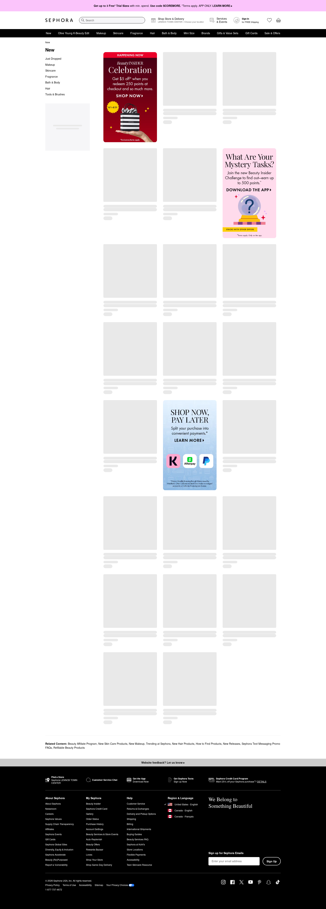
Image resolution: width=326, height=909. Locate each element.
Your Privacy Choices (117, 885)
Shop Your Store (94, 859)
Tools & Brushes (55, 94)
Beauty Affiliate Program (82, 743)
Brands (205, 33)
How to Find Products (208, 743)
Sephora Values (53, 818)
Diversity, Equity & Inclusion (59, 849)
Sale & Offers (272, 33)
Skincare (118, 33)
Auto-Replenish (94, 839)
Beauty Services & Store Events (102, 834)
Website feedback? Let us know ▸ (163, 762)
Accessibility (133, 859)
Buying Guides (134, 834)
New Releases (231, 743)
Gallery (89, 813)
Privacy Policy (52, 885)
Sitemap (99, 885)
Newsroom (50, 808)
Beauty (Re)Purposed (56, 859)
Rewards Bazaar (94, 849)
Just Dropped (53, 58)
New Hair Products (183, 743)
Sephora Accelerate (55, 854)
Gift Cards (251, 33)
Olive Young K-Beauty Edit (73, 33)
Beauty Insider (93, 803)
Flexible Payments (136, 854)
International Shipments (139, 829)
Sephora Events (53, 834)
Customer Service (136, 803)
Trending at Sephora (158, 743)
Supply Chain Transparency (59, 824)
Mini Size (189, 33)
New (48, 33)
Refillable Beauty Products (69, 747)
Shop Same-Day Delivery (99, 864)
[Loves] (269, 20)
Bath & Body (169, 33)
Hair (152, 33)
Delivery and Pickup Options (141, 813)
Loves (89, 854)
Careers (49, 813)
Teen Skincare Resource (139, 864)
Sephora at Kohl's (136, 844)
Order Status (92, 818)
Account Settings (94, 829)
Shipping (131, 818)
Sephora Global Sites (56, 844)
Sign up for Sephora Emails (226, 853)
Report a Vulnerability (56, 864)
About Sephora (53, 803)
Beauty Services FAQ (137, 839)
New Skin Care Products (112, 743)
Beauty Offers (93, 844)
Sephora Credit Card (96, 808)
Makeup (101, 33)
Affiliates (49, 829)
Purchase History (95, 824)
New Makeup (137, 743)
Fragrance (136, 33)
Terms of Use (69, 885)
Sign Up (272, 861)
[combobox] (112, 20)
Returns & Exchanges (138, 808)
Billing (130, 824)
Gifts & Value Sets (227, 33)
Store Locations (135, 849)
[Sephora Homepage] (59, 20)
